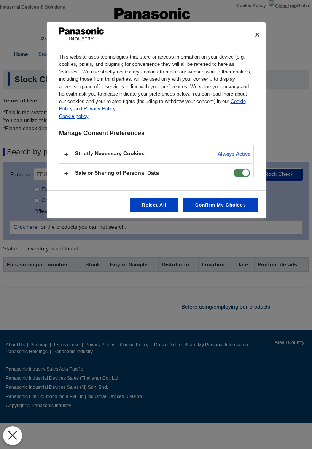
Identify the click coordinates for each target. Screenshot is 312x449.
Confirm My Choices (220, 205)
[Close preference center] (257, 34)
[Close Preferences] (12, 435)
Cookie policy (74, 116)
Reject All (154, 205)
